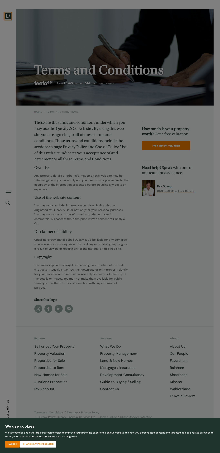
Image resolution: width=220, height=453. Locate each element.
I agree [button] (12, 444)
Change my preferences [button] (38, 444)
